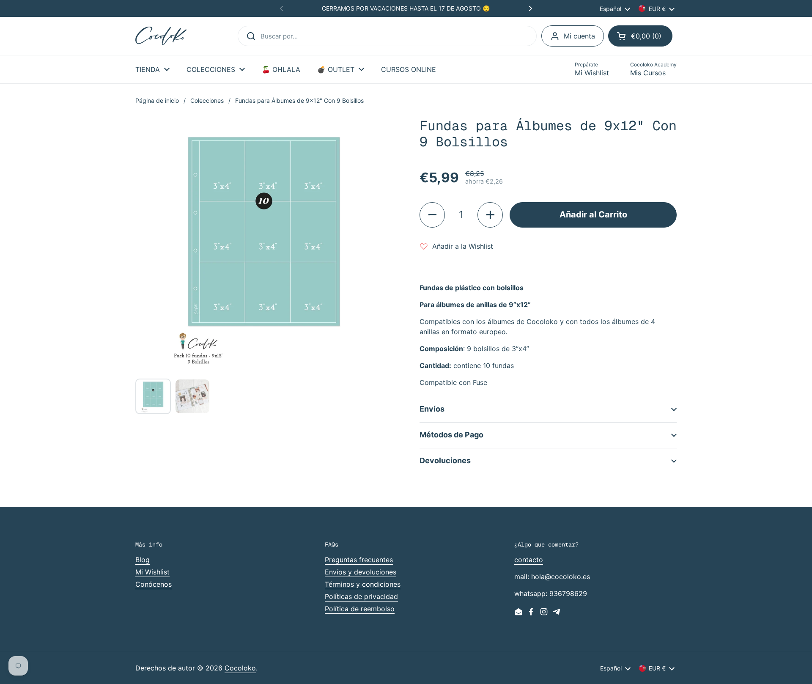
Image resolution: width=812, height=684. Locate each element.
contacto (528, 559)
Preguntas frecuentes (359, 559)
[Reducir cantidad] (432, 215)
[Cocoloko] (161, 36)
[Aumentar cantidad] (490, 215)
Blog (142, 559)
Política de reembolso (360, 608)
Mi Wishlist (152, 572)
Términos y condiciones (363, 584)
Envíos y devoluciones (360, 572)
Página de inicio (157, 100)
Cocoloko (240, 668)
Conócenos (153, 584)
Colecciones (207, 100)
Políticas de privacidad (361, 596)
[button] (640, 36)
